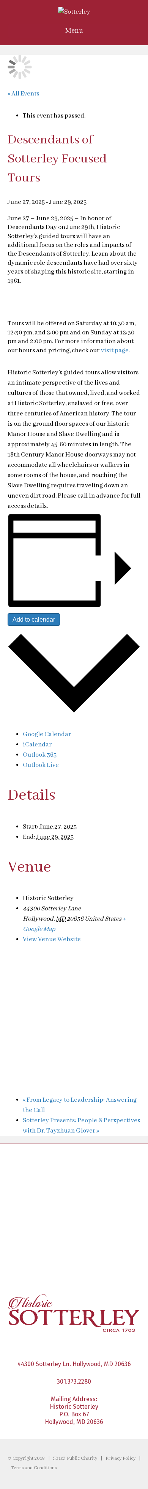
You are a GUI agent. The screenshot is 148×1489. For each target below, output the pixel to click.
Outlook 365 (40, 755)
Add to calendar (34, 619)
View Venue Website (52, 939)
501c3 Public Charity (75, 1459)
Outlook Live (41, 765)
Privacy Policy (120, 1459)
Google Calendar (47, 734)
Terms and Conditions (34, 1468)
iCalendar (37, 745)
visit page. (115, 351)
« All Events (23, 94)
